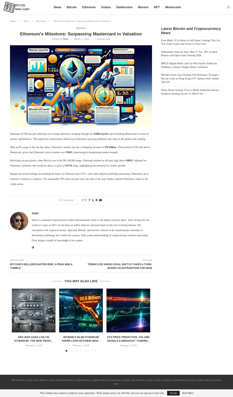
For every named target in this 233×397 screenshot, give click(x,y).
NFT (157, 7)
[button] (17, 320)
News (57, 7)
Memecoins (173, 7)
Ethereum (89, 7)
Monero (143, 7)
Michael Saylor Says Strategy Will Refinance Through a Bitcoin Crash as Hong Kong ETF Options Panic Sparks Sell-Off (190, 78)
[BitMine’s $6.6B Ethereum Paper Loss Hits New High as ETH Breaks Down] (81, 310)
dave (65, 39)
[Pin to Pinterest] (97, 200)
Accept (173, 393)
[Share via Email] (100, 200)
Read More (187, 393)
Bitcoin (72, 7)
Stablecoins (124, 7)
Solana (106, 7)
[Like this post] (85, 200)
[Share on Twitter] (93, 200)
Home (13, 21)
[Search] (228, 7)
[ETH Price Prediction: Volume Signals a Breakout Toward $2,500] (128, 310)
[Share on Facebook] (89, 200)
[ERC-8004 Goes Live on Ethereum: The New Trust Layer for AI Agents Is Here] (34, 310)
